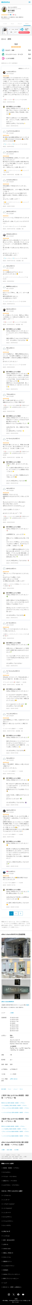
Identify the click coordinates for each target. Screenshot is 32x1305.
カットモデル (7, 1225)
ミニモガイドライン (8, 1266)
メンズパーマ (7, 1212)
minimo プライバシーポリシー (11, 1274)
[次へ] (20, 913)
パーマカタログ (7, 1208)
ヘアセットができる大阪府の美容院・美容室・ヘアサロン (15, 1131)
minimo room (7, 1248)
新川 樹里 (15, 1158)
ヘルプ (5, 1283)
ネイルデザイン (7, 1217)
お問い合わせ (13, 1079)
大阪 (19, 1155)
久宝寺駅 (16, 1149)
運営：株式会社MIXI (8, 1240)
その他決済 (13, 1046)
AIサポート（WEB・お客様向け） (12, 1287)
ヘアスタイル (7, 1195)
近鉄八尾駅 (9, 1149)
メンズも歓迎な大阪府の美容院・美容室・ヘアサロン (14, 1129)
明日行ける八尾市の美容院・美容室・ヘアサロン (13, 1103)
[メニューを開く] (29, 2)
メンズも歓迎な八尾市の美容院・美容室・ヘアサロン (14, 1105)
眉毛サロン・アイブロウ (10, 1181)
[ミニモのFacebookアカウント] (18, 1295)
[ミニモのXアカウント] (13, 1295)
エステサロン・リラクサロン (11, 1185)
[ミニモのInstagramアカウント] (9, 1295)
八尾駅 (25, 1156)
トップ (3, 1155)
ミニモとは (6, 1236)
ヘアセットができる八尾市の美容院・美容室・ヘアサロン (15, 1108)
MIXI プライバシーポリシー (11, 1278)
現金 (11, 1035)
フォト (12, 23)
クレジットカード (15, 1040)
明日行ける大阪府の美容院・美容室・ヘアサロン (13, 1126)
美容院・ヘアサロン (11, 1155)
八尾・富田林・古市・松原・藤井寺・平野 (11, 1156)
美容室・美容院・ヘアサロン (11, 1168)
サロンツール (7, 1257)
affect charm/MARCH (6, 1158)
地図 (27, 1005)
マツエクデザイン (8, 1221)
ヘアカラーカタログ (8, 1204)
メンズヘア (6, 1200)
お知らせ (5, 1244)
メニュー (20, 23)
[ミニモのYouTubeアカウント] (23, 1295)
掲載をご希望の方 (8, 1253)
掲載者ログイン (7, 1261)
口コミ (21, 1089)
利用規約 (5, 1270)
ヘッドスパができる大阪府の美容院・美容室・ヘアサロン (15, 1136)
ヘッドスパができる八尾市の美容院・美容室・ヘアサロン (15, 1112)
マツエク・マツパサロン (10, 1176)
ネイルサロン (7, 1172)
